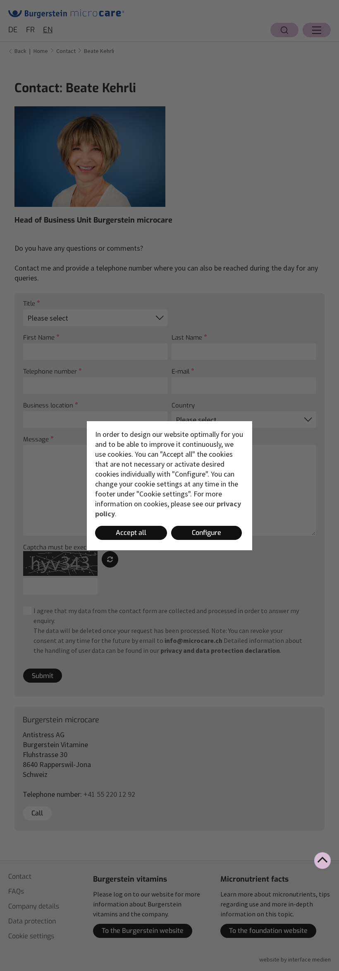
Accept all (131, 532)
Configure (206, 532)
